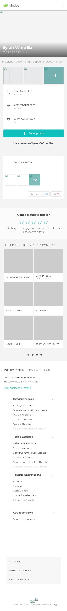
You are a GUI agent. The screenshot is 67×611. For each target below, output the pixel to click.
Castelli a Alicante (22, 448)
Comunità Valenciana (25, 495)
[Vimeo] (37, 591)
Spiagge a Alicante (23, 405)
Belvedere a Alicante (24, 443)
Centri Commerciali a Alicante (29, 452)
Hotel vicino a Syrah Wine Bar (21, 381)
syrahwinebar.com (24, 104)
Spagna (17, 486)
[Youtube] (41, 591)
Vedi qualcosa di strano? (18, 388)
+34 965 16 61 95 (22, 91)
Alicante (17, 481)
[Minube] (11, 5)
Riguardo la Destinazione (27, 474)
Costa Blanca (20, 490)
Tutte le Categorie (23, 436)
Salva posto (36, 133)
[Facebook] (28, 591)
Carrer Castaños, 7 (24, 118)
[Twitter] (32, 591)
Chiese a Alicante (22, 457)
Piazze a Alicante (22, 419)
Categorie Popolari (23, 399)
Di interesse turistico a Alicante (30, 410)
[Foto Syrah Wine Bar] (33, 33)
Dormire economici (24, 519)
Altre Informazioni (23, 512)
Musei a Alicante (22, 414)
